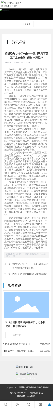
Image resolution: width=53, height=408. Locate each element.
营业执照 (34, 393)
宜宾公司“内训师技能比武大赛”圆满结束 (29, 274)
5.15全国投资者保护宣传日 (16, 344)
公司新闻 (27, 24)
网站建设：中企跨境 (26, 396)
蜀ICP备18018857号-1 (19, 393)
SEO (41, 393)
